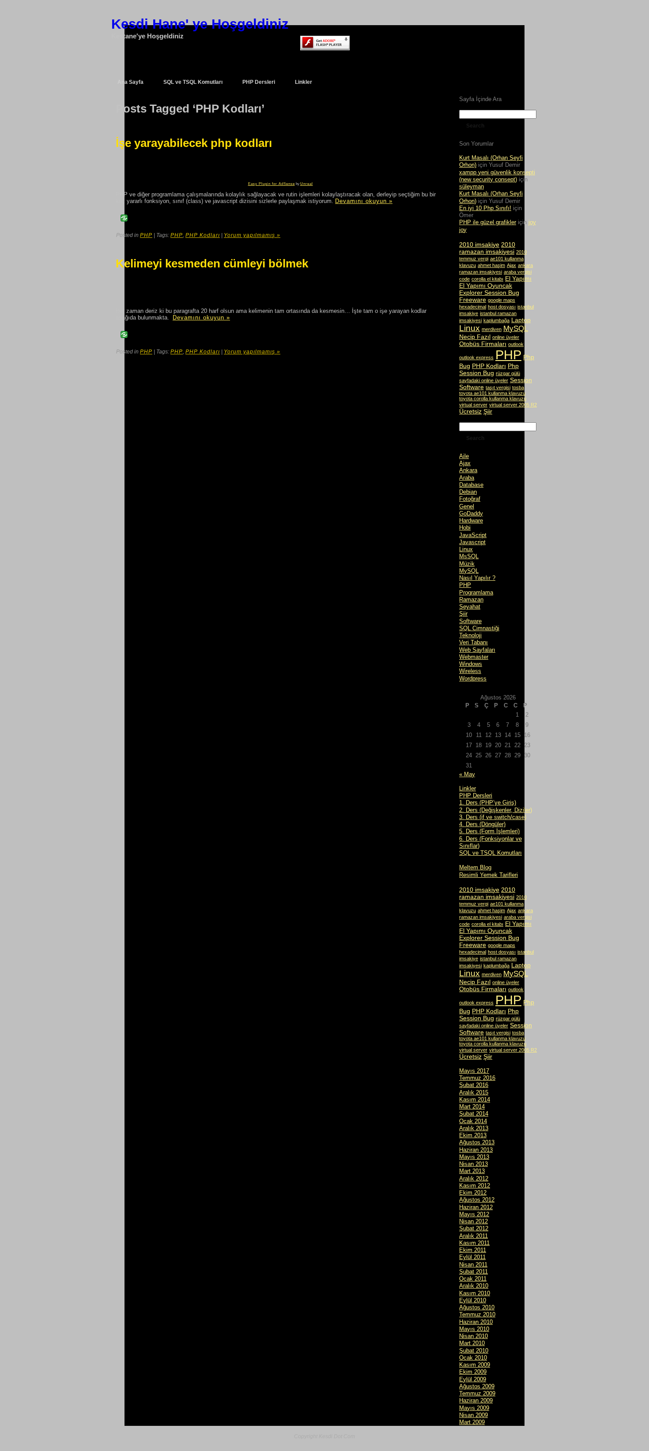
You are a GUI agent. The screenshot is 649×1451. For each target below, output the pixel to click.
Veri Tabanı (473, 642)
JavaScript (473, 535)
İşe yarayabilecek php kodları (194, 143)
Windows (470, 664)
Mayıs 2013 (474, 1157)
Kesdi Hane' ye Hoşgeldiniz (200, 24)
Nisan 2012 (473, 1221)
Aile (464, 456)
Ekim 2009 (473, 1371)
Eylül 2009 (472, 1379)
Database (471, 484)
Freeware (472, 299)
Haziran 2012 (476, 1207)
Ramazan (471, 599)
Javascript (472, 542)
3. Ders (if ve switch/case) (492, 817)
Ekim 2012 (473, 1192)
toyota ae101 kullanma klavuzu (492, 393)
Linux (469, 328)
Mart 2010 (472, 1343)
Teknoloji (470, 635)
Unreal (306, 184)
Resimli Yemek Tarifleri (488, 875)
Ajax (511, 265)
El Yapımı (518, 278)
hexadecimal (472, 306)
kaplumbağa (496, 320)
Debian (468, 492)
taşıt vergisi (498, 387)
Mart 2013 (472, 1171)
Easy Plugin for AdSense (271, 184)
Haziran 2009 (476, 1400)
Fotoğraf (469, 499)
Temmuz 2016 (477, 1078)
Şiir (487, 411)
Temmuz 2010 (477, 1314)
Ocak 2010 (473, 1357)
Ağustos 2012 (476, 1199)
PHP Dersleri (475, 795)
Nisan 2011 (473, 1264)
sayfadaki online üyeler (483, 380)
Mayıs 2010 (474, 1329)
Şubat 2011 (473, 1271)
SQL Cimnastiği (479, 628)
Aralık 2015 (473, 1092)
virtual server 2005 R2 (513, 404)
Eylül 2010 (472, 1300)
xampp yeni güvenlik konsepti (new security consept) (497, 176)
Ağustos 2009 (476, 1386)
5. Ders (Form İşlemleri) (489, 831)
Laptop (521, 319)
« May (467, 774)
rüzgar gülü (508, 373)
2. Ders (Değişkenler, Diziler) (495, 810)
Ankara (468, 470)
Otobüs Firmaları (482, 343)
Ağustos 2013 (476, 1142)
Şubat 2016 (473, 1085)
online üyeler (505, 337)
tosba (518, 387)
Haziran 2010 (476, 1322)
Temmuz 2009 (477, 1393)
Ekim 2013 (473, 1135)
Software (471, 387)
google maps (501, 300)
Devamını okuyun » (363, 201)
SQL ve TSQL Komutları (490, 853)
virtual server (473, 404)
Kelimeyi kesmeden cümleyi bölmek (212, 263)
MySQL (515, 328)
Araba (466, 477)
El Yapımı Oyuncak (485, 285)
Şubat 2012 (473, 1228)
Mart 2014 (472, 1106)
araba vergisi (518, 271)
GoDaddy (471, 513)
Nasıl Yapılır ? (477, 578)
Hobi (465, 527)
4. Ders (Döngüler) (482, 824)
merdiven (492, 329)
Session (521, 379)
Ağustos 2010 (476, 1307)
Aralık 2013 (473, 1128)
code (464, 279)
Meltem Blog (475, 867)
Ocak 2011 (473, 1278)
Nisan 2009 (473, 1415)
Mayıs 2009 (474, 1408)
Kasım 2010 (474, 1293)
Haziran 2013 (476, 1150)
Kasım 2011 (474, 1243)
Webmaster (473, 657)
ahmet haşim (491, 265)
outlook (516, 344)
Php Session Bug (489, 369)
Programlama (476, 592)
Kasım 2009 (474, 1364)
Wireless (470, 671)
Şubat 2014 (473, 1113)
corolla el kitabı (487, 279)
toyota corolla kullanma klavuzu (492, 398)
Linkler (467, 788)
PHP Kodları (202, 235)
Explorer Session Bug (489, 292)
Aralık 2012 (473, 1178)
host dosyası (502, 306)
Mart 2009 (472, 1422)
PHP (146, 235)
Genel (466, 506)
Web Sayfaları (477, 650)
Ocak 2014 (473, 1121)
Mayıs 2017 (474, 1071)
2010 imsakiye (479, 244)
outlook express (476, 357)
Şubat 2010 (473, 1350)
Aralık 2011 (473, 1236)
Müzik (467, 563)
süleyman (471, 186)
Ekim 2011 (472, 1250)
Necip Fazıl (475, 336)
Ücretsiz (470, 411)
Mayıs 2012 (474, 1214)
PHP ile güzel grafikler (487, 222)
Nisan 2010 (473, 1336)
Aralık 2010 (473, 1285)
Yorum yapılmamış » (252, 235)
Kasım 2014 (474, 1099)
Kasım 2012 (474, 1185)
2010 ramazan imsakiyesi (487, 248)
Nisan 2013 (473, 1164)
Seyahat (469, 606)
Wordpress (473, 678)
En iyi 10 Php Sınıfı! (485, 208)
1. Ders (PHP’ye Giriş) (487, 802)
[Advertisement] (172, 168)
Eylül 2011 (472, 1257)
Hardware (471, 520)
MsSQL (469, 556)
